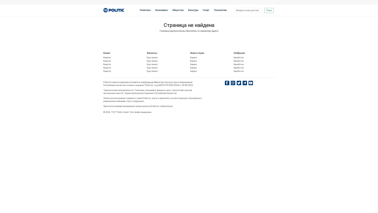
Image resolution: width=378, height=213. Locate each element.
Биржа (193, 57)
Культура (193, 10)
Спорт (206, 10)
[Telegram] (244, 83)
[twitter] (238, 83)
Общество (178, 10)
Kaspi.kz (107, 57)
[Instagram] (233, 83)
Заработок (238, 57)
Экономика (161, 10)
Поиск (269, 10)
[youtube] (250, 83)
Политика (145, 10)
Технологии (220, 10)
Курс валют (152, 57)
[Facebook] (227, 83)
